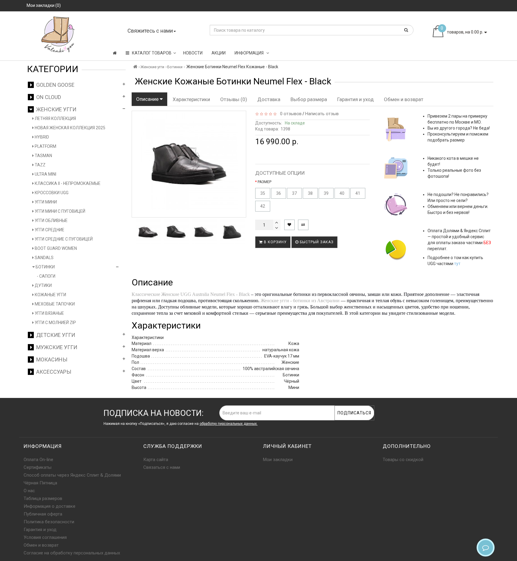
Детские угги (54, 335)
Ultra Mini (45, 174)
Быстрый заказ (316, 242)
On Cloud (47, 97)
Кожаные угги (50, 294)
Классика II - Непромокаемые (67, 183)
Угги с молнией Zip (55, 322)
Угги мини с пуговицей (59, 211)
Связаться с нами (161, 467)
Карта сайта (155, 459)
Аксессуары (52, 372)
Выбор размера (309, 99)
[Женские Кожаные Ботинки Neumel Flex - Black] (148, 232)
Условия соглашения (45, 537)
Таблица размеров (43, 498)
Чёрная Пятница (40, 483)
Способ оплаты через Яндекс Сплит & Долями (72, 475)
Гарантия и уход (355, 99)
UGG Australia (194, 294)
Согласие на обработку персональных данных (72, 553)
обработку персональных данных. (229, 424)
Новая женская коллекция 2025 (69, 127)
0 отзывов (290, 113)
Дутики (43, 285)
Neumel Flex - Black (230, 294)
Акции (219, 53)
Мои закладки (278, 459)
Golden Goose (54, 85)
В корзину (275, 242)
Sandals (44, 257)
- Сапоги (46, 276)
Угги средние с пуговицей (63, 239)
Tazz (39, 164)
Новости (193, 53)
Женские (170, 294)
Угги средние (49, 229)
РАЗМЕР (264, 182)
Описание (148, 99)
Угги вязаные (49, 313)
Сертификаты (37, 467)
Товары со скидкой (403, 459)
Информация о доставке (49, 506)
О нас (29, 490)
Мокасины (50, 359)
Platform (45, 146)
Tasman (43, 155)
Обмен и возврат (403, 99)
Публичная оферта (43, 514)
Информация (249, 53)
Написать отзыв (322, 113)
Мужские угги (55, 347)
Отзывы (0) (233, 99)
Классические (146, 294)
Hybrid (41, 137)
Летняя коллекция (55, 118)
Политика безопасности (49, 521)
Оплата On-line (38, 459)
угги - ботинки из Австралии (309, 300)
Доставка (268, 99)
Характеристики (191, 99)
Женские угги (55, 109)
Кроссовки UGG (51, 192)
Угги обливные (51, 220)
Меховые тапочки (54, 304)
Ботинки (45, 266)
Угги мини (45, 202)
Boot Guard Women (55, 248)
